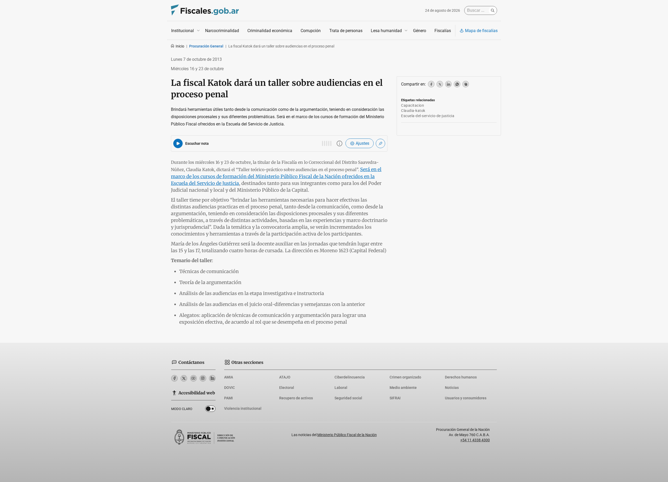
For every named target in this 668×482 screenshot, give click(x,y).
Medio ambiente (403, 387)
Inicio (180, 46)
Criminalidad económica (269, 30)
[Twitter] (184, 378)
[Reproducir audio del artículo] (178, 143)
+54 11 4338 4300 (475, 440)
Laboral (341, 387)
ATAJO (284, 377)
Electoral (286, 387)
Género (419, 30)
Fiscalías (442, 30)
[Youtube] (193, 378)
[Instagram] (203, 378)
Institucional (182, 30)
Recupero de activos (296, 398)
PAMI (228, 398)
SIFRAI (395, 398)
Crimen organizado (405, 377)
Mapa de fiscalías (481, 30)
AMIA (228, 377)
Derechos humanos (461, 377)
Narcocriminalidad (222, 30)
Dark (210, 410)
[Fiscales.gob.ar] (205, 10)
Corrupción (311, 30)
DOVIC (229, 387)
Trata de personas (345, 30)
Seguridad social (348, 398)
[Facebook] (174, 378)
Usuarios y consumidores (465, 398)
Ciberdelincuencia (350, 377)
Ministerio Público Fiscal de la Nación (347, 435)
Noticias (452, 387)
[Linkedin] (212, 378)
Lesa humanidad (386, 30)
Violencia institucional (242, 408)
